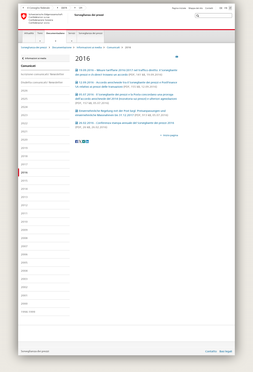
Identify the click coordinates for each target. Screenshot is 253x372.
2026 (24, 90)
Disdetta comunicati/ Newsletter (42, 82)
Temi (40, 33)
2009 (24, 230)
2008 (24, 238)
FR (225, 8)
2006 (24, 254)
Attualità (29, 33)
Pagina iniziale (179, 8)
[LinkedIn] (87, 141)
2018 (24, 156)
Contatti (209, 8)
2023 (24, 115)
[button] (198, 15)
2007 (24, 246)
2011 (24, 213)
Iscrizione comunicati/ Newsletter (42, 74)
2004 (24, 270)
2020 (24, 139)
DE (220, 8)
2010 (24, 221)
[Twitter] (80, 141)
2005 (24, 262)
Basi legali (225, 351)
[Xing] (84, 141)
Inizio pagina (170, 135)
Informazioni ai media (89, 47)
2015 (24, 180)
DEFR (64, 7)
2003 (24, 279)
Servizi (71, 33)
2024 (24, 107)
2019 (24, 148)
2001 (24, 295)
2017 (24, 164)
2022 (24, 123)
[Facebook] (77, 141)
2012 (24, 205)
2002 (24, 287)
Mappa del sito (196, 8)
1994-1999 (28, 311)
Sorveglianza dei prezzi (90, 33)
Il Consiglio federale (38, 7)
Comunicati (113, 47)
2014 (24, 189)
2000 (24, 303)
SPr (80, 7)
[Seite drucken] (177, 57)
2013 (24, 197)
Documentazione (56, 34)
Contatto (211, 351)
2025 (24, 98)
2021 (24, 131)
